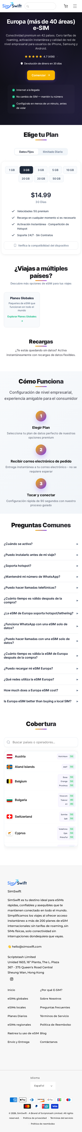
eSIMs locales (17, 1007)
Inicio (11, 990)
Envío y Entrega (18, 1042)
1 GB (12, 169)
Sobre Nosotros (50, 998)
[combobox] (40, 6)
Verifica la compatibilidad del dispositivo (43, 245)
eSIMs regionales (19, 1024)
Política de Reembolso (55, 1024)
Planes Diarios (17, 1016)
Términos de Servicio (54, 1016)
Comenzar (39, 75)
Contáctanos (48, 1042)
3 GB (26, 169)
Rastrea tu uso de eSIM (23, 1033)
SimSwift (22, 1113)
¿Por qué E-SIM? (51, 990)
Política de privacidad (35, 1118)
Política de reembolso (43, 1123)
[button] (77, 6)
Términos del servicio (61, 1118)
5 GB (55, 169)
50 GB (56, 178)
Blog (43, 1033)
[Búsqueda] (27, 6)
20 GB (26, 178)
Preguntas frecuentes (55, 1007)
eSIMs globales (18, 998)
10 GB (70, 169)
